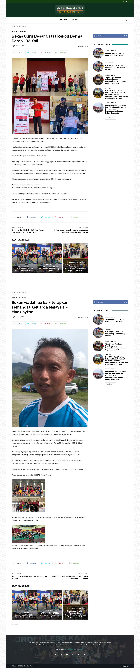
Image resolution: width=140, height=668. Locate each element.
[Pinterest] (73, 654)
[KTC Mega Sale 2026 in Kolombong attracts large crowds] (49, 258)
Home (13, 26)
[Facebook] (123, 1)
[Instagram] (61, 654)
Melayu (75, 20)
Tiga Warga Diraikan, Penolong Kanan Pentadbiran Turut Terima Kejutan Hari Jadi (75, 268)
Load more (110, 118)
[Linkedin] (67, 654)
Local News (49, 264)
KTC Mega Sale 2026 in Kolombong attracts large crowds (49, 269)
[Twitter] (126, 1)
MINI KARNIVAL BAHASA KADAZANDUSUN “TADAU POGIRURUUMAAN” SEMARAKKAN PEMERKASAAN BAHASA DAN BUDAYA (116, 95)
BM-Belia (108, 88)
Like (125, 36)
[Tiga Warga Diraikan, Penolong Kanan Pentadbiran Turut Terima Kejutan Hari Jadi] (75, 258)
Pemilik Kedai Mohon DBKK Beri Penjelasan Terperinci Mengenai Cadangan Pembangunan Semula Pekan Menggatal (115, 109)
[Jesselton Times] (70, 10)
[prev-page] (13, 277)
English (63, 20)
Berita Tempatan (22, 26)
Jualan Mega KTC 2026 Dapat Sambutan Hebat (24, 270)
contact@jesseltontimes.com (74, 649)
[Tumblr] (79, 654)
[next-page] (16, 277)
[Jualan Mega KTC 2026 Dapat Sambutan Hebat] (24, 258)
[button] (125, 20)
